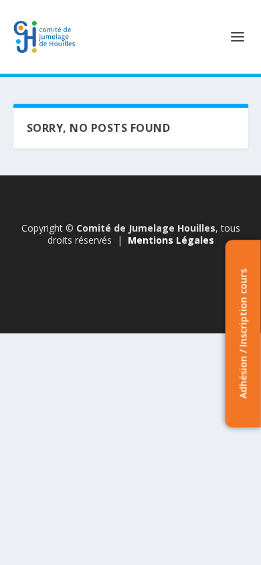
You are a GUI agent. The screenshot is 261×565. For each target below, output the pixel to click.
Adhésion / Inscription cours (242, 333)
